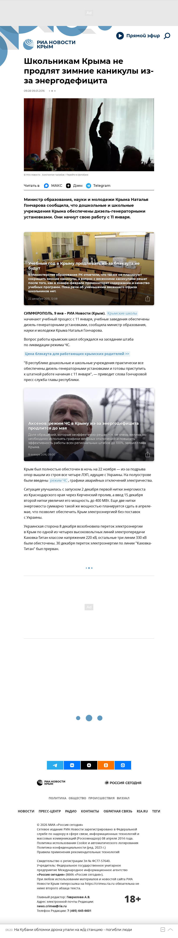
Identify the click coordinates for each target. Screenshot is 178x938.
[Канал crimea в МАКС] (123, 765)
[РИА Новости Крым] (49, 44)
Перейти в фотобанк (77, 174)
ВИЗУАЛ (123, 798)
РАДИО (71, 811)
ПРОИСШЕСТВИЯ (101, 798)
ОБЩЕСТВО (77, 798)
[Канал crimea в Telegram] (55, 765)
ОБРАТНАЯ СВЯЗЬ (118, 811)
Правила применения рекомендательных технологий (78, 852)
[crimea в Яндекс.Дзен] (89, 765)
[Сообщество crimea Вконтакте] (72, 765)
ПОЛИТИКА (57, 798)
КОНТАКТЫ (90, 811)
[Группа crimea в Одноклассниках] (106, 765)
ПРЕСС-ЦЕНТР (50, 811)
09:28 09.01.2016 (34, 90)
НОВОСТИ (26, 811)
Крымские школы (122, 313)
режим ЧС (58, 480)
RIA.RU (142, 811)
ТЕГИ (156, 811)
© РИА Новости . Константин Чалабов (44, 174)
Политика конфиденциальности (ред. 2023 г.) (71, 847)
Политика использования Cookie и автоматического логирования (87, 843)
